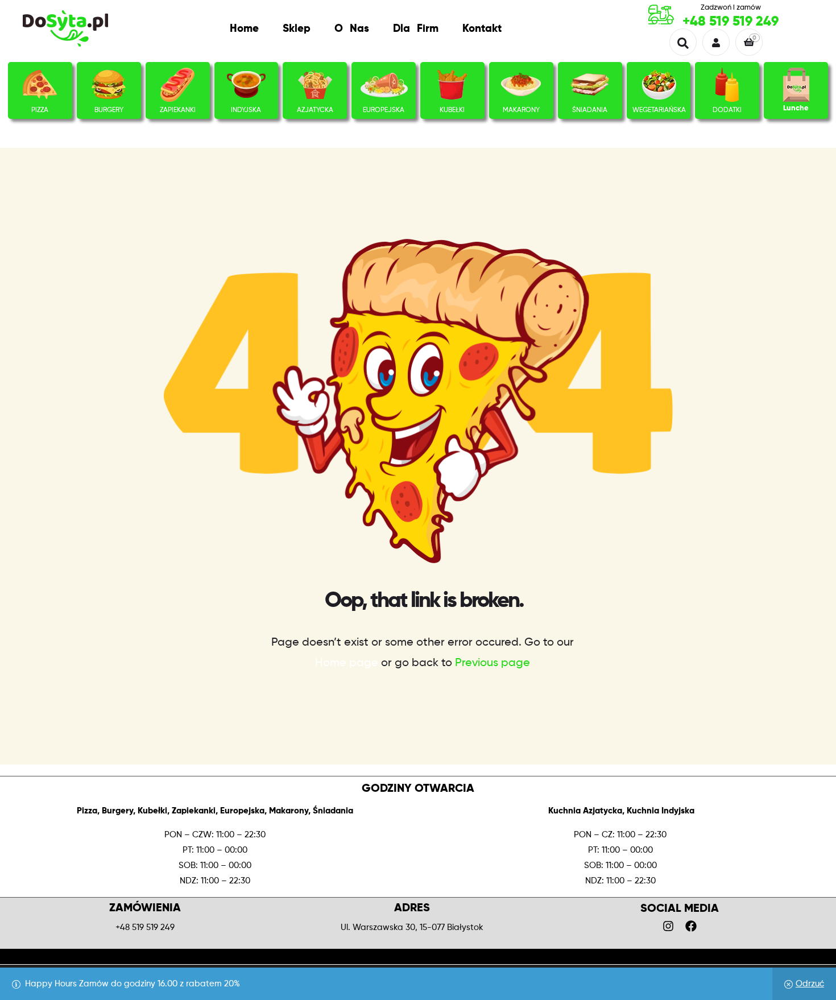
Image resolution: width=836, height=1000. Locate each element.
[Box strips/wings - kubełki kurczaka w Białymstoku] (452, 85)
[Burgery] (109, 85)
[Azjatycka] (315, 85)
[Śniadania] (589, 85)
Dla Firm (415, 28)
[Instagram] (668, 926)
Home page (346, 663)
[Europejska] (384, 85)
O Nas (351, 28)
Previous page (492, 663)
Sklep (297, 28)
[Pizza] (40, 85)
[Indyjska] (246, 85)
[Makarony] (521, 85)
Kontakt (482, 28)
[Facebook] (691, 926)
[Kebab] (178, 85)
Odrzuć (810, 984)
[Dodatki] (727, 85)
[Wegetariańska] (659, 85)
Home (244, 28)
